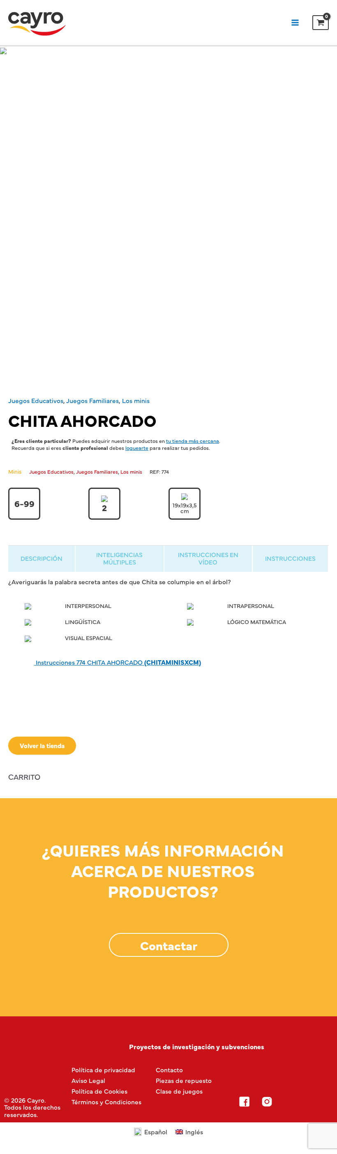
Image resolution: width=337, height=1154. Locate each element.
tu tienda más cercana (192, 440)
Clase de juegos (179, 1091)
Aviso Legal (88, 1080)
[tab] (41, 558)
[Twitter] (289, 1102)
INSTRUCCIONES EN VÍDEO (208, 558)
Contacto (169, 1069)
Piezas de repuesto (184, 1080)
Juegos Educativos (35, 400)
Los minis (136, 400)
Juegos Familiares (92, 400)
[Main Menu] (295, 22)
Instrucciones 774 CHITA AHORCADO (117, 662)
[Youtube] (312, 1102)
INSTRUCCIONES (290, 558)
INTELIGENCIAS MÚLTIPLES (119, 558)
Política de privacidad (103, 1069)
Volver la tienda (42, 745)
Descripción (41, 558)
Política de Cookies (99, 1091)
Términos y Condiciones (106, 1101)
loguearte (136, 447)
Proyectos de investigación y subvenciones (196, 1046)
